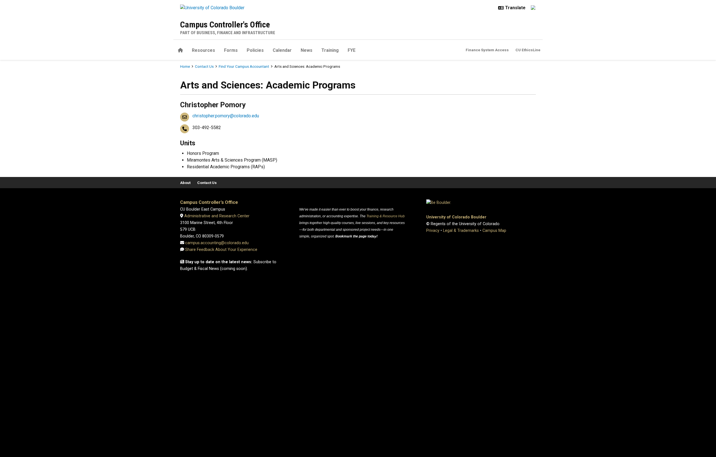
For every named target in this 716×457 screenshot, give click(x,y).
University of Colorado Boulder (456, 217)
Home (185, 66)
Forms (231, 50)
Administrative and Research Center (216, 216)
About (185, 182)
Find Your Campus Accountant (244, 66)
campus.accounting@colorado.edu (216, 243)
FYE (351, 50)
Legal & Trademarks (461, 230)
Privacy (432, 230)
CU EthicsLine (527, 50)
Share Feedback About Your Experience (221, 249)
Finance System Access (487, 50)
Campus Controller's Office (225, 24)
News (306, 50)
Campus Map (494, 230)
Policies (255, 50)
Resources (203, 50)
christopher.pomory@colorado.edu (225, 115)
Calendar (282, 50)
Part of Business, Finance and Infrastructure (227, 32)
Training (330, 50)
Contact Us (204, 66)
